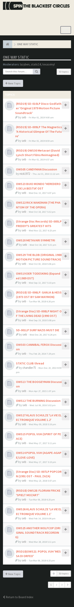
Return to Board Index (19, 597)
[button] (68, 585)
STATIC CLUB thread (30, 363)
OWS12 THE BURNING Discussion (38, 401)
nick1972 (25, 174)
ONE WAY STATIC (16, 57)
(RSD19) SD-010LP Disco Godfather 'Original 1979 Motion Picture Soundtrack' (38, 108)
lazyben (25, 64)
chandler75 (29, 368)
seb (24, 117)
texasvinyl (48, 64)
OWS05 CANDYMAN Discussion (36, 169)
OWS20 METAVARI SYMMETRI (35, 240)
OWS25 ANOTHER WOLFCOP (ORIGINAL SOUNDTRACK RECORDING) (37, 532)
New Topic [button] (14, 83)
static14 (36, 64)
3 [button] (62, 584)
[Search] (36, 71)
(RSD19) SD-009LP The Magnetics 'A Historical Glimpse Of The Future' (38, 131)
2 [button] (56, 584)
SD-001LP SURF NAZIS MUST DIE (37, 330)
